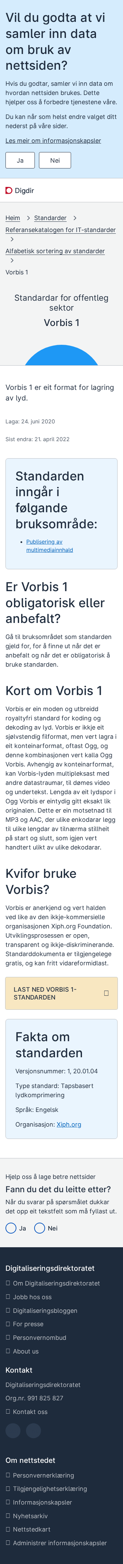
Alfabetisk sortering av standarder (55, 251)
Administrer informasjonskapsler (60, 1543)
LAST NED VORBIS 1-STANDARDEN (45, 993)
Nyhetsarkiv (30, 1516)
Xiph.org (69, 1124)
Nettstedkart (32, 1529)
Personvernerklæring (43, 1475)
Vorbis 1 (16, 272)
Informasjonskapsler (42, 1502)
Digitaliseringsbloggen (45, 1310)
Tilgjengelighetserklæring (50, 1488)
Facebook (13, 1433)
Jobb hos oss (32, 1297)
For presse (28, 1324)
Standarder (50, 217)
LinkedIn (33, 1433)
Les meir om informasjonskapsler (53, 140)
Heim (12, 217)
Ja (20, 160)
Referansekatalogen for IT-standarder (60, 229)
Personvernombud (39, 1337)
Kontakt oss (30, 1411)
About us (26, 1351)
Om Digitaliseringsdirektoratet (56, 1283)
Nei (55, 160)
